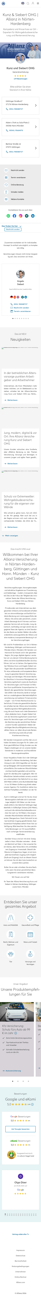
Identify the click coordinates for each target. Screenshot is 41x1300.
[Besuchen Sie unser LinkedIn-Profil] (33, 216)
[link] (14, 185)
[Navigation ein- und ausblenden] (38, 3)
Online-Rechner (20, 1277)
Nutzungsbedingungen (20, 1266)
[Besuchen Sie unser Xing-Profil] (26, 216)
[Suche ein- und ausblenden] (28, 3)
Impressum (20, 1250)
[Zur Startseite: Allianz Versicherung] (3, 3)
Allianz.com (20, 1282)
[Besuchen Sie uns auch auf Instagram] (20, 216)
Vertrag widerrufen (19, 1234)
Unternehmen (20, 1272)
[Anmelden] (32, 3)
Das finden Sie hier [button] (10, 226)
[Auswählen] (36, 106)
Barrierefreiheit (20, 1261)
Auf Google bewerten (20, 1129)
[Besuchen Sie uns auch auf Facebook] (14, 216)
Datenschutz (20, 1256)
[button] (20, 58)
